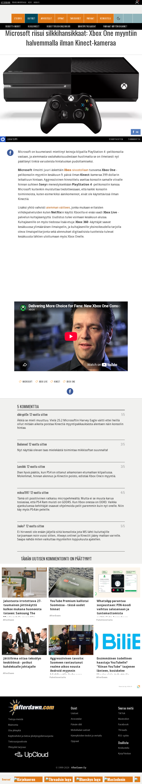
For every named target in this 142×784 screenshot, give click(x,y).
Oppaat (61, 18)
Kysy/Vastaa (124, 753)
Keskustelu (105, 18)
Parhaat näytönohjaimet (115, 26)
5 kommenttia (134, 139)
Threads (122, 730)
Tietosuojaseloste (17, 741)
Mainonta (13, 724)
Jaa (137, 132)
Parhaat (90, 18)
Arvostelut (46, 18)
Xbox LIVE (43, 381)
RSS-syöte (123, 735)
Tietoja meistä (15, 719)
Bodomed (22, 444)
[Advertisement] (71, 267)
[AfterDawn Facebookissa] (128, 18)
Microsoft (28, 381)
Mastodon (123, 718)
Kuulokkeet (33, 26)
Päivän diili (76, 724)
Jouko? (21, 526)
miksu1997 (23, 492)
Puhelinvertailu (19, 2)
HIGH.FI (37, 2)
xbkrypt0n (22, 414)
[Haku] (137, 18)
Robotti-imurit (13, 26)
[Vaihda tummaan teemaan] (118, 18)
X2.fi (30, 2)
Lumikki (21, 466)
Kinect (57, 381)
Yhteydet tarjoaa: (17, 747)
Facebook (123, 724)
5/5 (123, 526)
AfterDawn (5, 2)
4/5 (123, 492)
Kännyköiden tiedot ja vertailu (86, 735)
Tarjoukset (75, 18)
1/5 (123, 414)
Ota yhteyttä (14, 730)
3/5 (123, 466)
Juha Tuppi (12, 139)
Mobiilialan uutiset (80, 730)
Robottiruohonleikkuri (58, 26)
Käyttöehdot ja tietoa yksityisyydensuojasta (30, 736)
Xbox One (71, 381)
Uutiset (31, 18)
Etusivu (18, 18)
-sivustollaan (76, 170)
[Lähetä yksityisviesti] (21, 139)
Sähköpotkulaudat (87, 26)
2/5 (123, 444)
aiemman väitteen (58, 207)
